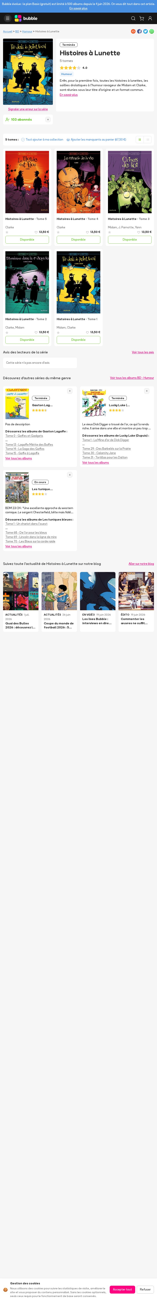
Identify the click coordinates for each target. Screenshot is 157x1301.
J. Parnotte (126, 227)
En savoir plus (78, 8)
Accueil (7, 31)
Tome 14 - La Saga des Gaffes (24, 449)
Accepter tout (122, 1289)
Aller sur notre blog (141, 563)
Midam (112, 227)
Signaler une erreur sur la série (28, 109)
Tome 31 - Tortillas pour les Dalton (105, 457)
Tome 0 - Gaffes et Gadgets (24, 436)
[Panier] (142, 18)
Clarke (9, 227)
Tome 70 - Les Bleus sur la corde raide (30, 541)
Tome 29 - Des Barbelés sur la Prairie (106, 448)
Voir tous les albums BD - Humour (132, 378)
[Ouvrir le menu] (7, 18)
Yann (138, 227)
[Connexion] (150, 18)
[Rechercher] (133, 18)
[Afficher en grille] (140, 139)
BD (17, 31)
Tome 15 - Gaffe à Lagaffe (22, 453)
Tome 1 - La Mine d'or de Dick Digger (105, 440)
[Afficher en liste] (147, 139)
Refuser (145, 1289)
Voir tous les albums (18, 458)
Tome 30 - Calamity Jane (99, 453)
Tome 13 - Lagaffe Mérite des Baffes (29, 444)
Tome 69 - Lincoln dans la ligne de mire (31, 537)
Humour (27, 31)
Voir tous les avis (143, 352)
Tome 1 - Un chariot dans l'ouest (26, 524)
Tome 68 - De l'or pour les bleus (26, 532)
